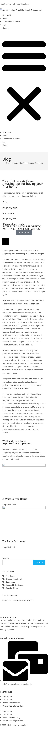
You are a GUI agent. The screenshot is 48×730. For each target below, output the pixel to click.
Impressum (7, 696)
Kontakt (6, 28)
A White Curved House (14, 498)
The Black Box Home (13, 541)
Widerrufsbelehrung (11, 702)
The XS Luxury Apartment (12, 579)
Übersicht (7, 15)
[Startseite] (3, 163)
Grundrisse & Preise (11, 21)
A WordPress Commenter (12, 600)
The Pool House (8, 576)
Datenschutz (8, 699)
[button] (24, 80)
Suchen (5, 558)
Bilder (5, 18)
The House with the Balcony (13, 585)
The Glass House (8, 582)
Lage (5, 25)
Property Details (9, 504)
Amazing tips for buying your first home (28, 163)
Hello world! (28, 600)
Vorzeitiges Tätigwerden (13, 706)
